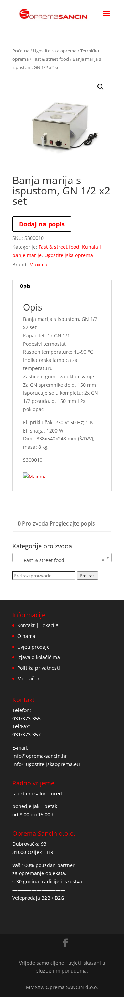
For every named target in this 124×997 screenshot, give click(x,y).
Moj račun (29, 678)
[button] (100, 87)
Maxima (38, 264)
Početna (20, 51)
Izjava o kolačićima (38, 657)
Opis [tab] (25, 286)
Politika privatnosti (38, 667)
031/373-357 (26, 734)
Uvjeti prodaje (33, 646)
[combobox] (62, 557)
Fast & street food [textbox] (60, 560)
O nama (26, 636)
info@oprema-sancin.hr (39, 756)
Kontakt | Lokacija (38, 625)
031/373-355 (26, 718)
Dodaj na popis (42, 224)
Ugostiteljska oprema (54, 51)
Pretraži (87, 575)
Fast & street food (50, 59)
